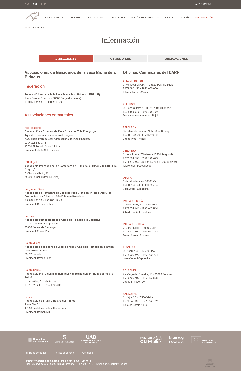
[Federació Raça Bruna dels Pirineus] (33, 16)
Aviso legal (87, 353)
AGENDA (169, 17)
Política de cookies (64, 353)
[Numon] (206, 362)
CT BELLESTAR (116, 17)
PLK (43, 4)
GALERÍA (184, 17)
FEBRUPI (75, 17)
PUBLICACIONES (175, 59)
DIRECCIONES (65, 59)
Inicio (27, 27)
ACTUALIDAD (95, 17)
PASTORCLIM (203, 4)
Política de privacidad (35, 353)
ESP (35, 4)
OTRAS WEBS (120, 59)
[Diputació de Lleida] (64, 339)
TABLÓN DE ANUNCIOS (145, 17)
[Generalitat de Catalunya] (38, 340)
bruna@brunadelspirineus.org (111, 364)
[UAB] (91, 339)
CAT (27, 4)
